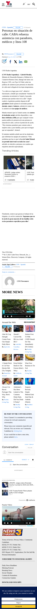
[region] (18, 473)
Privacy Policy (19, 540)
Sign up (31, 444)
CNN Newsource (8, 54)
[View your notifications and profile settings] (33, 460)
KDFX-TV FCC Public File (11, 550)
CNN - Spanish (20, 264)
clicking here (18, 431)
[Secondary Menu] (4, 4)
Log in (26, 444)
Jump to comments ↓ (8, 272)
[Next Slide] (33, 167)
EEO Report (6, 552)
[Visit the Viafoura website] (30, 500)
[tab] (8, 460)
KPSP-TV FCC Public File (11, 547)
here (16, 437)
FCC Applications (17, 552)
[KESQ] (10, 4)
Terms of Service (7, 540)
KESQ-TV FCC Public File (11, 545)
